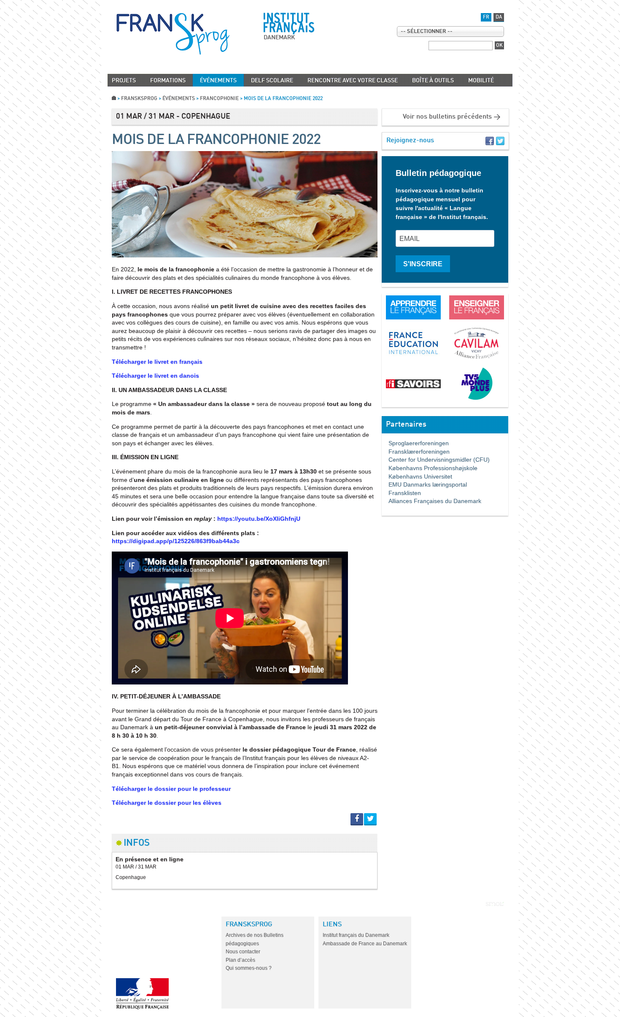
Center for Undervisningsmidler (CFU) (436, 459)
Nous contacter (243, 952)
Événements (218, 81)
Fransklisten (401, 493)
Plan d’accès (240, 960)
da (499, 17)
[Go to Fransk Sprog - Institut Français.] (114, 98)
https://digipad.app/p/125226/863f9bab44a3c (176, 541)
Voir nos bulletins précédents (447, 117)
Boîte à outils (433, 81)
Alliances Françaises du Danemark (431, 501)
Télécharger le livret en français (157, 361)
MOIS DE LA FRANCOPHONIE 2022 (216, 140)
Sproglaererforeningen (415, 443)
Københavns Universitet (417, 476)
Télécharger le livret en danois (155, 375)
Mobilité (481, 81)
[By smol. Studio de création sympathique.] (495, 904)
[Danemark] (173, 34)
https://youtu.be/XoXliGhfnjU (258, 518)
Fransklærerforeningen (416, 451)
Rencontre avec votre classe (352, 81)
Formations (168, 81)
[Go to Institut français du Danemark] (289, 24)
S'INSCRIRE (422, 264)
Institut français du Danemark (356, 935)
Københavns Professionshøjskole (429, 468)
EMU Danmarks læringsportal (424, 484)
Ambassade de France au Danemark (365, 944)
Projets (124, 81)
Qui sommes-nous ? (249, 968)
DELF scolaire (272, 81)
